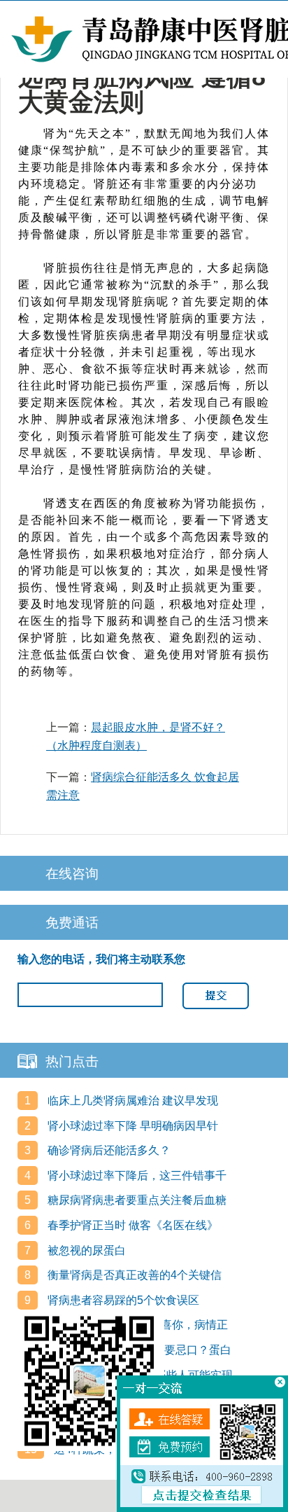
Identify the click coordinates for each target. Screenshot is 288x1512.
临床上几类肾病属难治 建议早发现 (131, 1101)
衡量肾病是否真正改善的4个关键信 (133, 1275)
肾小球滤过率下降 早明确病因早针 (131, 1126)
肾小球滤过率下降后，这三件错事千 (135, 1175)
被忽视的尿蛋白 (85, 1250)
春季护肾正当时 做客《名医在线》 (131, 1225)
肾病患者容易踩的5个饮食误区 (122, 1300)
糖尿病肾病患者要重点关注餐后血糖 (135, 1200)
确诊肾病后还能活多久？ (108, 1150)
